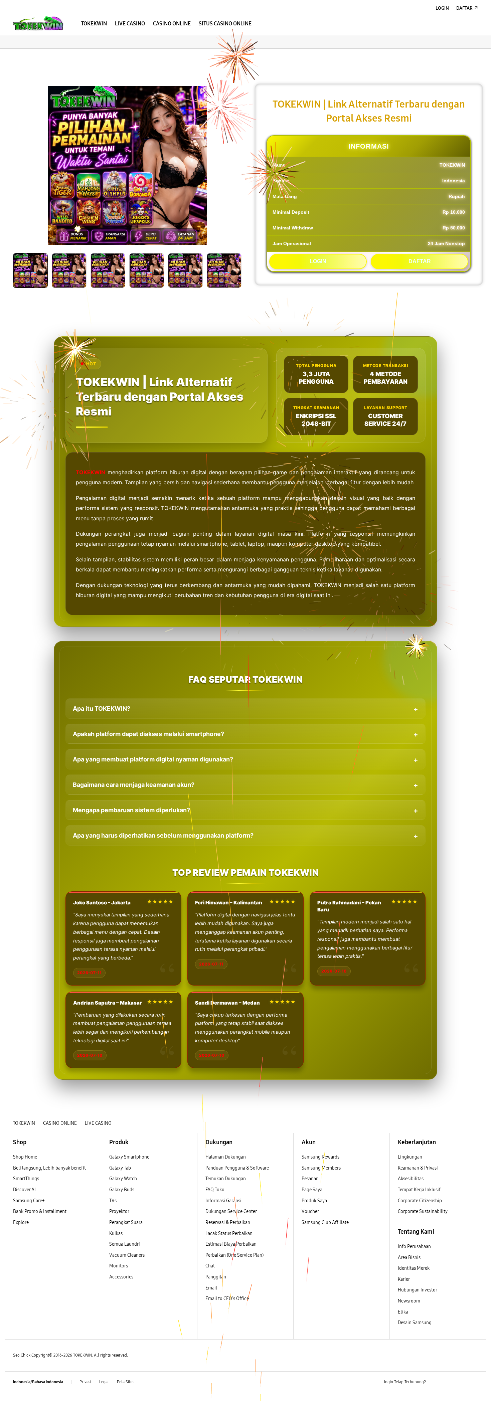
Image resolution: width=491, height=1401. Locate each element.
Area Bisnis (409, 1257)
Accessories (121, 1277)
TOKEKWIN (90, 472)
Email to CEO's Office (227, 1298)
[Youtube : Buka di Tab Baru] (474, 1382)
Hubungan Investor (418, 1290)
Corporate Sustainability (423, 1211)
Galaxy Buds (121, 1190)
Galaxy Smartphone (129, 1157)
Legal (104, 1382)
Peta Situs (125, 1382)
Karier (404, 1279)
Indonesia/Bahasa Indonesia (38, 1382)
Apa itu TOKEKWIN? (101, 708)
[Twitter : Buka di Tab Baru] (448, 1382)
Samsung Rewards (320, 1157)
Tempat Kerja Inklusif (419, 1190)
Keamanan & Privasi (418, 1168)
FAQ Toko (214, 1190)
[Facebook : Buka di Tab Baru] (435, 1382)
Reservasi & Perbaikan (227, 1222)
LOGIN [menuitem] (442, 8)
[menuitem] (94, 23)
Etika (403, 1312)
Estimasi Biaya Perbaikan (231, 1244)
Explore (21, 1222)
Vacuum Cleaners (127, 1255)
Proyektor (119, 1211)
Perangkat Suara (126, 1222)
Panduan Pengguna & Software (237, 1168)
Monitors (118, 1266)
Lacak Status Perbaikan (229, 1233)
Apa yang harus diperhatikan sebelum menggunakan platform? (163, 835)
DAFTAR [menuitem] (464, 8)
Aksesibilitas (411, 1179)
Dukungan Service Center (231, 1211)
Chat (210, 1266)
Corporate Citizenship (420, 1201)
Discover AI (24, 1190)
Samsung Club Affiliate (325, 1222)
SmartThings (26, 1179)
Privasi (85, 1382)
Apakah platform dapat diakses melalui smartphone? (148, 733)
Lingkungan (410, 1157)
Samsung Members (321, 1168)
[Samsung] (38, 23)
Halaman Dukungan (225, 1157)
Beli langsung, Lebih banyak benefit (49, 1168)
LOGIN (318, 261)
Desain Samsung (415, 1323)
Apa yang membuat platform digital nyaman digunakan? (153, 759)
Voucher (311, 1211)
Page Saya (312, 1190)
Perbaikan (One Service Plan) (234, 1255)
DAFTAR (419, 261)
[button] (10, 55)
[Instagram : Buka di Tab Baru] (461, 1382)
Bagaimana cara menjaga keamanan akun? (133, 784)
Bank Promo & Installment (39, 1211)
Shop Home (25, 1157)
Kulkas (116, 1233)
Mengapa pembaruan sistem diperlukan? (131, 810)
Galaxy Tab (120, 1168)
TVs (113, 1201)
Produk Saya (314, 1201)
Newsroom (409, 1301)
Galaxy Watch (123, 1179)
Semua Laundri (124, 1244)
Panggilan (215, 1277)
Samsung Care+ (29, 1201)
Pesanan (311, 1179)
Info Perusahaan (414, 1246)
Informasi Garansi (223, 1201)
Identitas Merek (414, 1268)
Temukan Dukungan (225, 1179)
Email (211, 1288)
